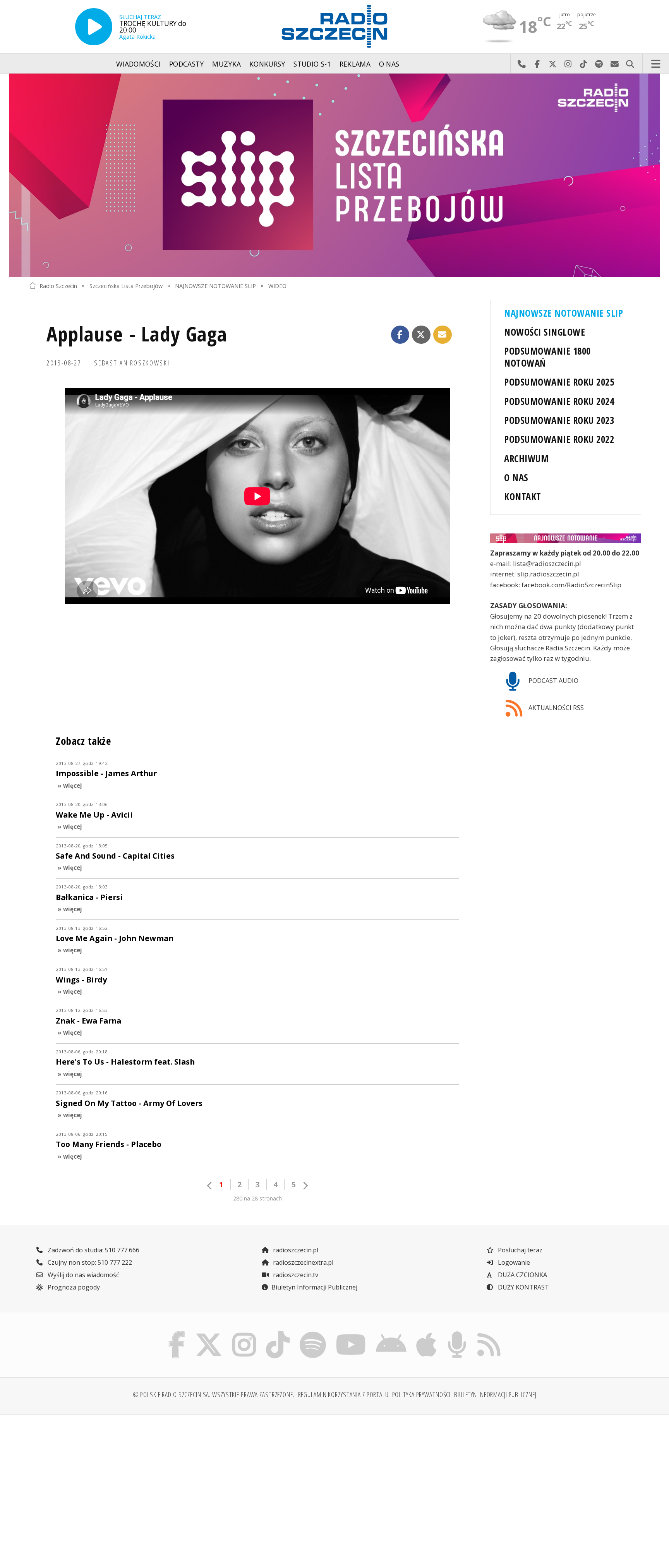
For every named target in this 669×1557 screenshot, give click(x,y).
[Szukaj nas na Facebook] (176, 1333)
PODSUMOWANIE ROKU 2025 (559, 382)
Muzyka (226, 64)
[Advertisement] (103, 1481)
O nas (389, 64)
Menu (656, 64)
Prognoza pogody (73, 1287)
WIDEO (277, 285)
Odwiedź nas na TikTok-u (583, 64)
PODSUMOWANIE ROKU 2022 (559, 439)
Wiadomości (138, 64)
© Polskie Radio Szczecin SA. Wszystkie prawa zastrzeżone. (214, 1394)
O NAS (516, 477)
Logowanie (513, 1262)
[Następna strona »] (305, 1185)
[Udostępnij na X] (421, 335)
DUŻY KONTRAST (522, 1287)
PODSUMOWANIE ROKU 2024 (559, 401)
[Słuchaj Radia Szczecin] (93, 26)
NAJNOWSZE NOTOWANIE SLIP (215, 285)
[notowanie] (565, 538)
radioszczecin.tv (294, 1275)
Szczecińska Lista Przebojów (126, 285)
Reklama (355, 64)
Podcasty (186, 64)
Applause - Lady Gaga (136, 333)
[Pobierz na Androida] (391, 1333)
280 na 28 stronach (257, 1198)
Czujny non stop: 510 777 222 (89, 1262)
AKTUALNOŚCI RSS (555, 707)
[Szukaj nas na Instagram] (244, 1333)
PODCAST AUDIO (552, 680)
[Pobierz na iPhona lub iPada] (427, 1333)
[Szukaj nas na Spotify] (313, 1333)
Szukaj (630, 64)
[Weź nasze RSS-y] (489, 1333)
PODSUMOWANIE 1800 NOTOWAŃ (547, 357)
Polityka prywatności (421, 1394)
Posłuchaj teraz (519, 1250)
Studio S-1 (312, 64)
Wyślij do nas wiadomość (614, 64)
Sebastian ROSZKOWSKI (132, 362)
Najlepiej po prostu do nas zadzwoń (521, 64)
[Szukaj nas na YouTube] (351, 1333)
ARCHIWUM (526, 458)
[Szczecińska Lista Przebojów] (334, 175)
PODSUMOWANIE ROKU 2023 (559, 420)
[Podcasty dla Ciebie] (457, 1333)
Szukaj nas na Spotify (599, 64)
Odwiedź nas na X (552, 64)
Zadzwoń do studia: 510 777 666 (92, 1250)
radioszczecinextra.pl (302, 1262)
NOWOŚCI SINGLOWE (544, 332)
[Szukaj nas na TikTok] (278, 1333)
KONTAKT (522, 496)
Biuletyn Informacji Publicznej (314, 1287)
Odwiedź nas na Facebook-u (537, 64)
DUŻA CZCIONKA (521, 1275)
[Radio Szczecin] (334, 26)
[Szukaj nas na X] (208, 1333)
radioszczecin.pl (294, 1250)
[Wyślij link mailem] (442, 335)
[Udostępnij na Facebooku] (400, 335)
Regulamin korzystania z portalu (343, 1394)
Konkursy (267, 64)
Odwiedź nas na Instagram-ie (568, 64)
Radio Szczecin (58, 285)
